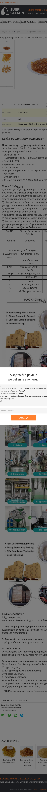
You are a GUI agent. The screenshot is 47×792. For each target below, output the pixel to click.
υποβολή (23, 417)
